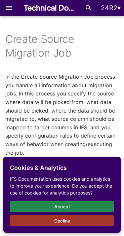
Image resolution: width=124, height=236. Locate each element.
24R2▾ (111, 8)
